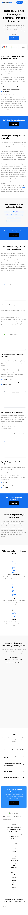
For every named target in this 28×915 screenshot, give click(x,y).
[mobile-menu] (26, 2)
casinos (23, 187)
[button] (13, 750)
